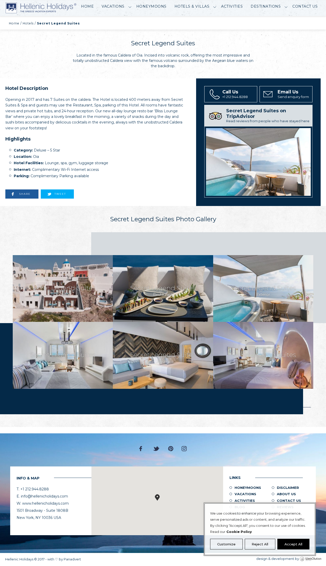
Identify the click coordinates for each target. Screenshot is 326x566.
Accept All (293, 544)
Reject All (260, 544)
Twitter (156, 448)
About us (286, 494)
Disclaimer (288, 488)
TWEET (60, 194)
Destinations (266, 6)
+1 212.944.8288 (235, 94)
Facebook (142, 448)
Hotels (28, 23)
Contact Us (305, 6)
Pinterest (170, 448)
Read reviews (267, 115)
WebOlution (310, 559)
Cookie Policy (239, 532)
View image (63, 288)
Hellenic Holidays (41, 8)
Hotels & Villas (192, 6)
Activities (232, 6)
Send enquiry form (293, 94)
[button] (157, 497)
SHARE (25, 194)
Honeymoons (151, 6)
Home (87, 6)
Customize (226, 544)
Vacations (113, 6)
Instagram (184, 448)
